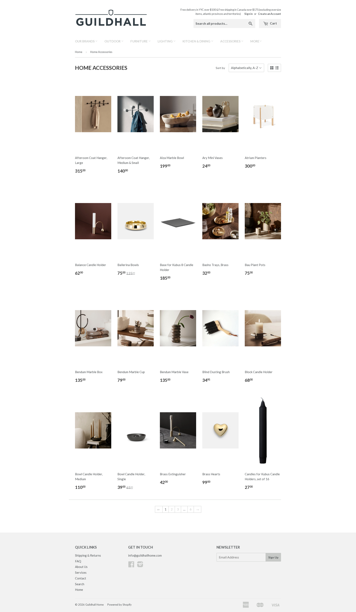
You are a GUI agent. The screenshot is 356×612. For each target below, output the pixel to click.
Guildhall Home (94, 604)
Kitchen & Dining (197, 41)
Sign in (248, 13)
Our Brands (85, 41)
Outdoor (112, 41)
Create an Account (269, 13)
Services (81, 572)
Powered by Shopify (119, 604)
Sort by (220, 68)
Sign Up (273, 557)
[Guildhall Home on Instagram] (140, 565)
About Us (81, 567)
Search (79, 584)
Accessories (230, 41)
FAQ (78, 561)
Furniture (139, 41)
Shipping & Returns (88, 555)
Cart (273, 23)
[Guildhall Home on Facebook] (131, 565)
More (254, 41)
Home (78, 52)
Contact (80, 578)
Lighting (165, 41)
